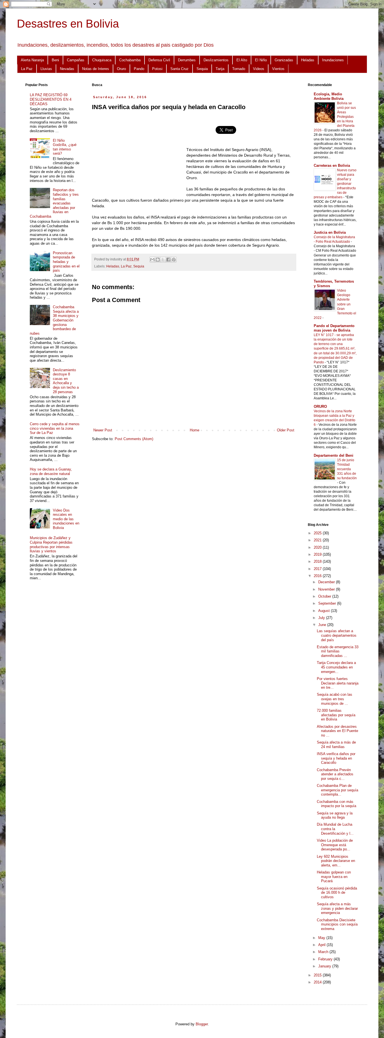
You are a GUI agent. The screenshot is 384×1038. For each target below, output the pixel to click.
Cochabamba (130, 60)
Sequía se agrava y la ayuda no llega (335, 815)
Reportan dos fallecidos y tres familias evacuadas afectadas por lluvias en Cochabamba (54, 203)
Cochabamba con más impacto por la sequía (336, 804)
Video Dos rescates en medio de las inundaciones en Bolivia (66, 519)
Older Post (285, 430)
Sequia (202, 69)
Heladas (307, 60)
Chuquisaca (101, 60)
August (324, 611)
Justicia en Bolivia (330, 232)
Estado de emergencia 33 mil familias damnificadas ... (337, 651)
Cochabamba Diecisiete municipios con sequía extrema (337, 924)
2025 (318, 533)
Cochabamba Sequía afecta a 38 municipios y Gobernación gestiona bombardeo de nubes (54, 320)
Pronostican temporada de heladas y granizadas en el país (66, 262)
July (322, 618)
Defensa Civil (159, 60)
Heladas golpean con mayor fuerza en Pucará (334, 876)
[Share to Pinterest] (174, 259)
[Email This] (152, 259)
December (327, 582)
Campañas (75, 60)
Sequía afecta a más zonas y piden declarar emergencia (337, 908)
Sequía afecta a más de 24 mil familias (336, 744)
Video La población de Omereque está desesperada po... (335, 844)
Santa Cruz (179, 69)
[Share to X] (163, 259)
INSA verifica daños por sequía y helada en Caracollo (336, 758)
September (327, 603)
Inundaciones (333, 60)
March (323, 952)
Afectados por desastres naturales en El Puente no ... (337, 730)
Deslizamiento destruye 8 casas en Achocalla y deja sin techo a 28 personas (66, 381)
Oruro (121, 69)
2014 (318, 982)
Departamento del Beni (333, 455)
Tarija (220, 69)
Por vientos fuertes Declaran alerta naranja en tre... (337, 683)
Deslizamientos (216, 60)
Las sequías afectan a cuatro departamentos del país (336, 635)
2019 (318, 554)
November (327, 589)
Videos (258, 69)
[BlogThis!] (158, 259)
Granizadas (284, 60)
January (325, 966)
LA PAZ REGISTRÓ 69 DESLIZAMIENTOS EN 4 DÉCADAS (50, 99)
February (326, 959)
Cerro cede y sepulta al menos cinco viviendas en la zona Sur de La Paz (55, 428)
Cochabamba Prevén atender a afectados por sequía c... (335, 774)
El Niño (261, 60)
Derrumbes (187, 60)
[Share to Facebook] (168, 259)
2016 (318, 576)
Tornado (238, 69)
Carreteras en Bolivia (332, 165)
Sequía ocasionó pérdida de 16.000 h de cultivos (337, 892)
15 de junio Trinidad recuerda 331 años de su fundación (347, 469)
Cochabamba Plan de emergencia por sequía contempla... (337, 789)
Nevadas (67, 69)
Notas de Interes (95, 69)
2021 (318, 540)
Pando (139, 69)
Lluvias (46, 69)
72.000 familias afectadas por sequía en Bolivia (336, 714)
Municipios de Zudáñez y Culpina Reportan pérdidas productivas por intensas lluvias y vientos (51, 544)
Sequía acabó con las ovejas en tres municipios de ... (334, 698)
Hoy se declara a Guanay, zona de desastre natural (51, 471)
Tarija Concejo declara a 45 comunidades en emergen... (336, 667)
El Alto (241, 60)
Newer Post (102, 430)
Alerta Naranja (32, 60)
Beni (55, 60)
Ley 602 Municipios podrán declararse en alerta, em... (336, 860)
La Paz (27, 69)
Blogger (202, 1024)
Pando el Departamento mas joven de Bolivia (334, 328)
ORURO (320, 406)
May (322, 938)
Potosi (157, 69)
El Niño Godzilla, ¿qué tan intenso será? (64, 147)
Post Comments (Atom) (134, 439)
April (322, 945)
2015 (318, 975)
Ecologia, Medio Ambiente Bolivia (329, 96)
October (325, 596)
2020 (318, 547)
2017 (318, 569)
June (322, 625)
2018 (318, 561)
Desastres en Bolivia (68, 23)
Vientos (278, 69)
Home (194, 430)
